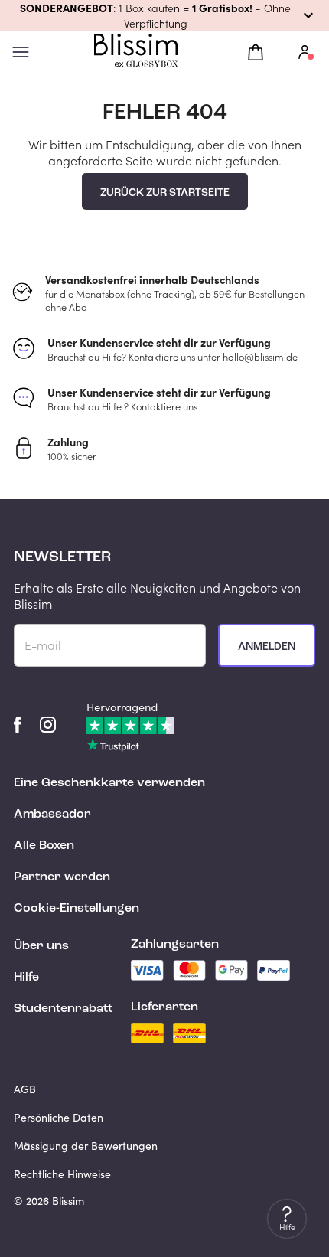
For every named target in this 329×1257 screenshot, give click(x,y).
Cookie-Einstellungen (76, 909)
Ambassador (52, 814)
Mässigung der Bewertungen (86, 1145)
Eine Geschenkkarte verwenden (109, 783)
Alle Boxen (44, 846)
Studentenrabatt (63, 1009)
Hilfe (26, 977)
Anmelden (266, 647)
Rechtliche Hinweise (62, 1174)
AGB (25, 1089)
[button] (164, 15)
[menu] (20, 52)
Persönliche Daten (58, 1117)
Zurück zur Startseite (165, 193)
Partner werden (62, 877)
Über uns (41, 946)
